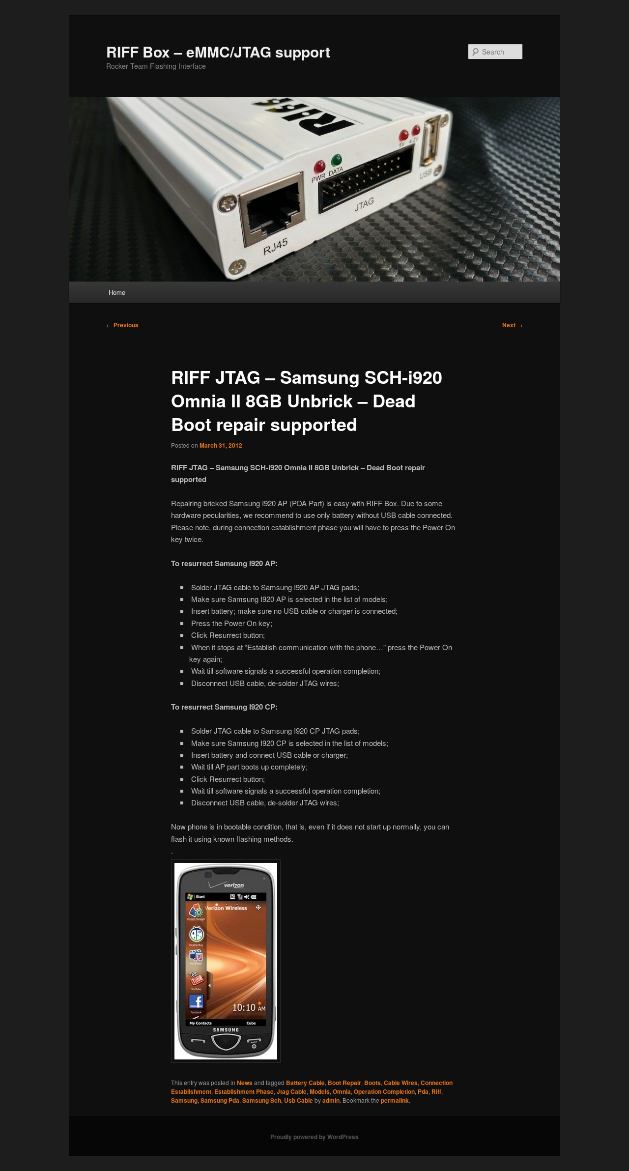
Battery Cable (305, 1082)
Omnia (342, 1091)
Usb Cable (298, 1100)
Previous (122, 324)
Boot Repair (344, 1082)
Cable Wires (401, 1082)
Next (512, 324)
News (245, 1082)
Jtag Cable (292, 1091)
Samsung (184, 1100)
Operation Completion (384, 1091)
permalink (395, 1100)
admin (331, 1100)
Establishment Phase (244, 1091)
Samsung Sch (261, 1100)
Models (320, 1091)
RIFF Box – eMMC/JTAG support (218, 51)
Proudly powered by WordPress (314, 1136)
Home (117, 292)
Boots (372, 1082)
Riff (436, 1091)
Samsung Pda (219, 1100)
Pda (423, 1091)
